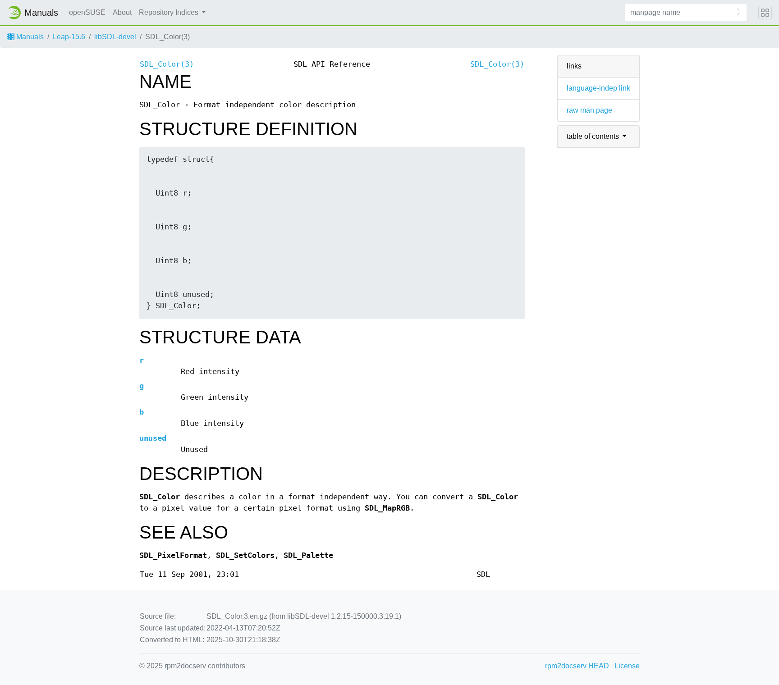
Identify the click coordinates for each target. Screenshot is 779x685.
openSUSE (87, 12)
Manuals (29, 37)
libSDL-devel (115, 37)
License (627, 666)
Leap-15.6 (69, 37)
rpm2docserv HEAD (577, 666)
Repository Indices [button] (169, 12)
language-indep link (598, 88)
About (122, 12)
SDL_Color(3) (167, 64)
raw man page (589, 110)
